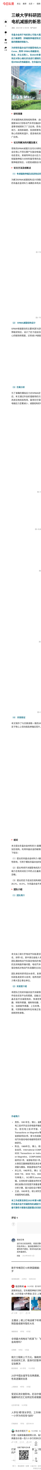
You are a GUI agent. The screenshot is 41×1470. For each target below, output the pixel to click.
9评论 (20, 1350)
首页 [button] (36, 1445)
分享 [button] (5, 50)
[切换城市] (33, 3)
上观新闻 (14, 1387)
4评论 (22, 1387)
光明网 (13, 1350)
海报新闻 (14, 1331)
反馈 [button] (36, 1453)
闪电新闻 (14, 1423)
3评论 (22, 1331)
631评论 (23, 1368)
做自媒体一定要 (23, 1466)
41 (23, 1442)
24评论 (24, 1279)
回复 (18, 1256)
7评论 (22, 1423)
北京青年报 (15, 1405)
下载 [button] (35, 1459)
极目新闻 (14, 1368)
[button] (18, 3)
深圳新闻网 (15, 1279)
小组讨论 (33, 1466)
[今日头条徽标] (8, 3)
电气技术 (33, 28)
